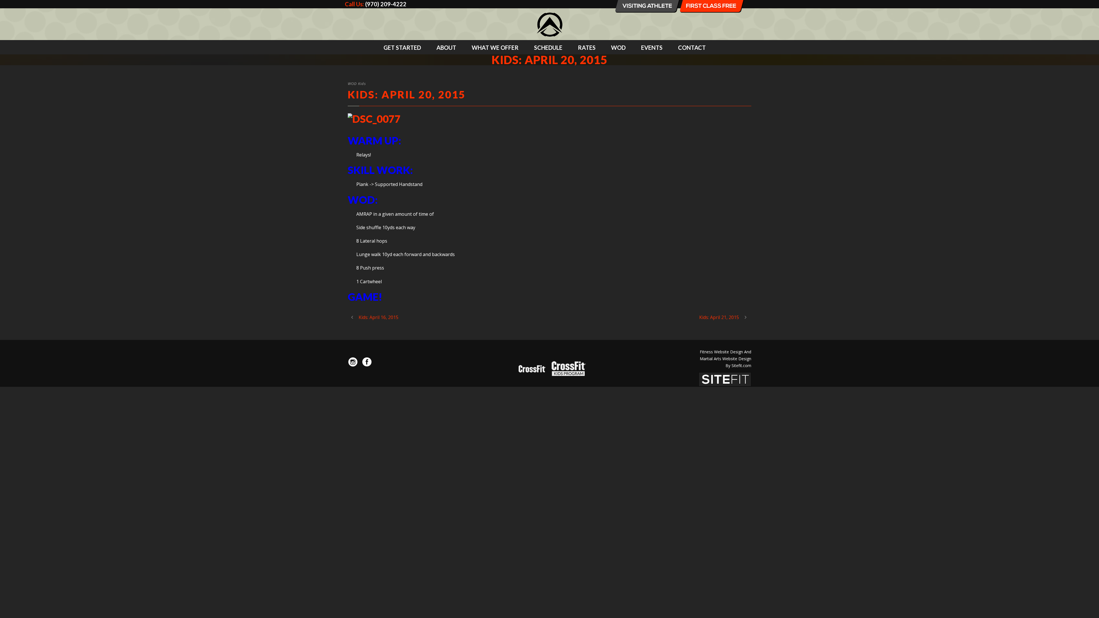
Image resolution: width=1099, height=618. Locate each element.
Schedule (548, 47)
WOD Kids (357, 83)
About (446, 47)
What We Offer (495, 47)
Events (652, 47)
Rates (587, 47)
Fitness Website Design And (725, 351)
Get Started (402, 47)
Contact (692, 47)
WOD (618, 47)
